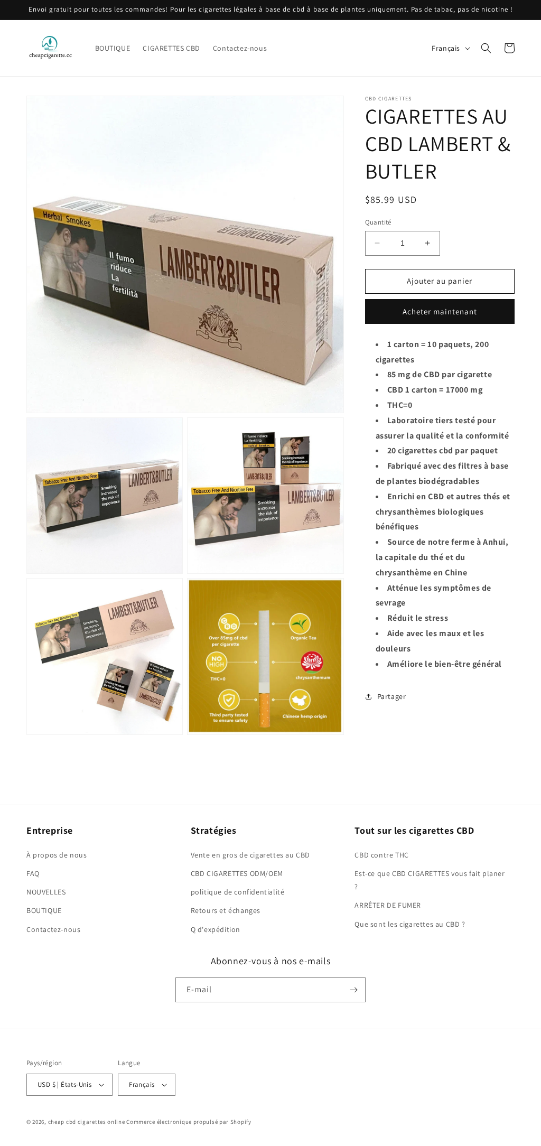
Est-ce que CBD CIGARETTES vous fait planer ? (430, 880)
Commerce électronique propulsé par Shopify (188, 1121)
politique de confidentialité (238, 892)
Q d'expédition (215, 929)
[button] (486, 48)
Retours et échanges (225, 910)
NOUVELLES (46, 892)
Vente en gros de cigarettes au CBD (250, 855)
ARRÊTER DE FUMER (388, 905)
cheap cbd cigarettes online (86, 1121)
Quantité (378, 222)
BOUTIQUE (44, 910)
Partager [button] (391, 696)
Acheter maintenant (440, 311)
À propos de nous (56, 855)
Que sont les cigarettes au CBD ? (410, 924)
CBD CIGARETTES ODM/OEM (237, 873)
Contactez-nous (53, 929)
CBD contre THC (381, 855)
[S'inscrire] (353, 989)
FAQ (33, 873)
